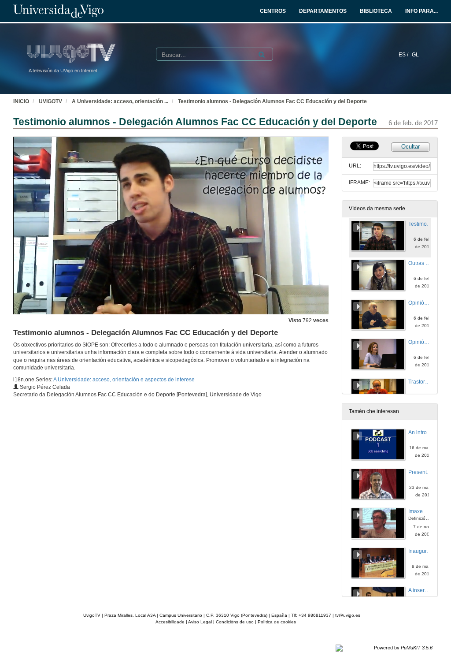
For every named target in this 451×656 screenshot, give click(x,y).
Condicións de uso (235, 621)
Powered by (403, 647)
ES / (404, 55)
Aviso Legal (200, 621)
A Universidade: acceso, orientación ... (120, 101)
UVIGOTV (50, 101)
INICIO (21, 101)
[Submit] (261, 55)
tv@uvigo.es (347, 615)
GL (415, 55)
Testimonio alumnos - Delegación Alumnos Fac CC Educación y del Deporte (272, 101)
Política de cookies (277, 621)
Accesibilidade (170, 621)
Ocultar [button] (410, 146)
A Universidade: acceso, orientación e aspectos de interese (124, 379)
